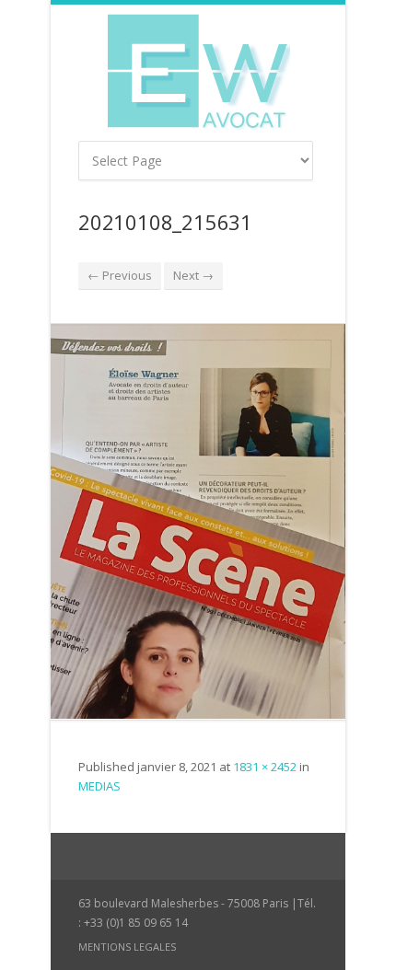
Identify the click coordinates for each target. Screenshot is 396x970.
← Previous (119, 275)
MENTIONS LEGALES (127, 946)
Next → (193, 275)
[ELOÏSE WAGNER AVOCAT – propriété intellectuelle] (198, 72)
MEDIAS (99, 786)
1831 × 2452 (265, 766)
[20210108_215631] (198, 521)
